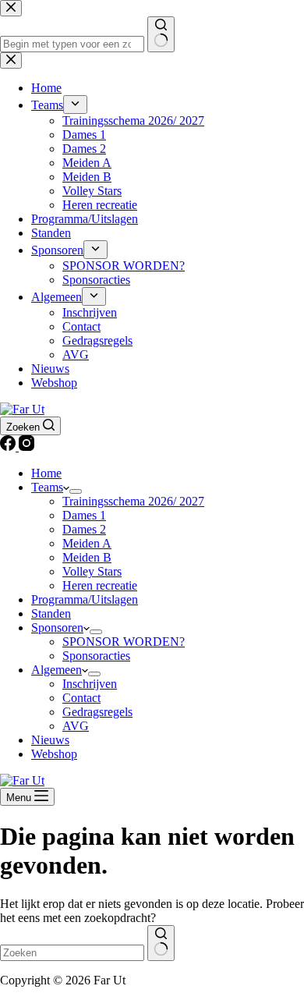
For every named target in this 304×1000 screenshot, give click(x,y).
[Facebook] (9, 446)
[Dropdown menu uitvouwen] (75, 491)
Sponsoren (57, 627)
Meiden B (86, 557)
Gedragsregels (97, 711)
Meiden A (86, 543)
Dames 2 (84, 529)
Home (46, 473)
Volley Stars (92, 571)
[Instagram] (26, 446)
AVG (75, 725)
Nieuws (50, 739)
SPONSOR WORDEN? (123, 641)
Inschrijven (89, 683)
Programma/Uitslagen (84, 599)
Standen (51, 613)
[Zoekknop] (161, 943)
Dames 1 (84, 515)
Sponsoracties (96, 655)
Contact (81, 697)
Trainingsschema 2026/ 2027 (133, 501)
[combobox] (72, 953)
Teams (47, 487)
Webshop (54, 754)
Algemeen (56, 669)
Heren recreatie (99, 585)
